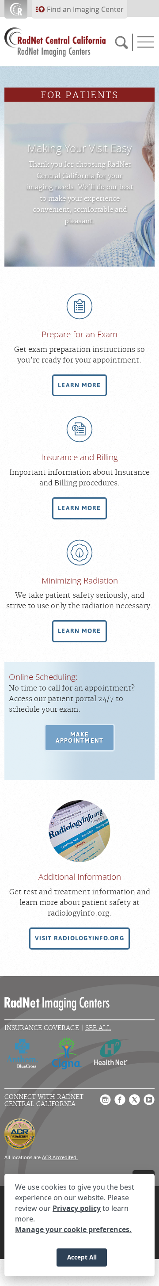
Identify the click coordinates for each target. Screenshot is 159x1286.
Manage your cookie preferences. (73, 1229)
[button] (79, 385)
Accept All (82, 1257)
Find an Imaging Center (85, 9)
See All (98, 1028)
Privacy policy (77, 1208)
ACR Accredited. (60, 1157)
